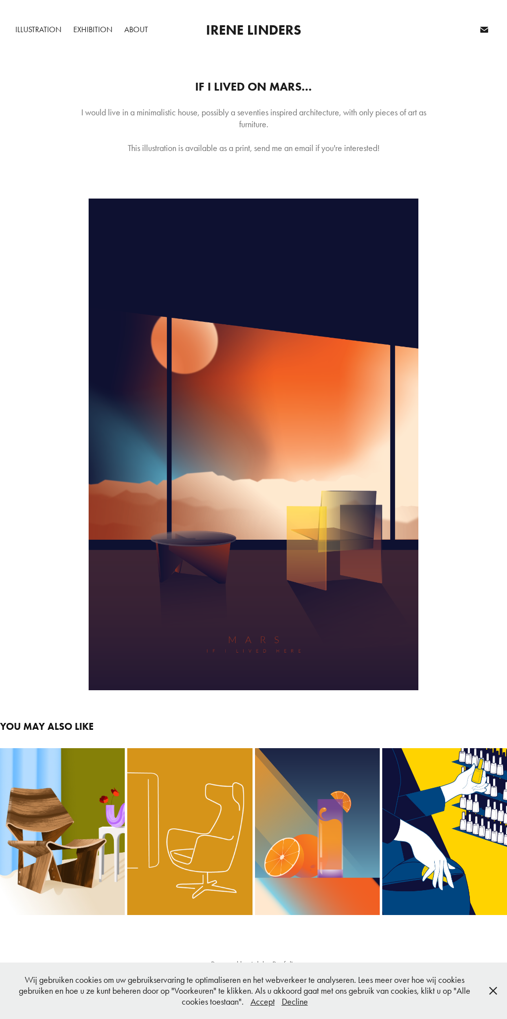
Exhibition (92, 29)
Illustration (38, 29)
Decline (295, 1001)
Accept (263, 1001)
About (136, 29)
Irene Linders (253, 29)
